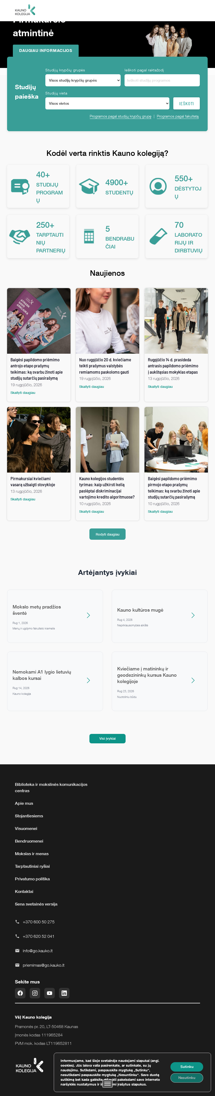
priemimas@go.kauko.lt (43, 965)
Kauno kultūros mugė (140, 610)
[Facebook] (20, 993)
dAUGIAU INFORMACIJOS (45, 50)
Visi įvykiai (107, 738)
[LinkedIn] (64, 993)
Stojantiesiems (29, 815)
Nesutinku (186, 1077)
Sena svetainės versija (36, 904)
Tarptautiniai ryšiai (32, 866)
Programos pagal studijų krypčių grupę (120, 116)
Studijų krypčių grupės (65, 70)
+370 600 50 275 (39, 921)
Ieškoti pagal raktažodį (144, 70)
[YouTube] (49, 993)
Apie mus (24, 803)
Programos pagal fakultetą (177, 116)
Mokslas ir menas (32, 853)
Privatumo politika (32, 878)
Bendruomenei (29, 841)
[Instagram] (35, 993)
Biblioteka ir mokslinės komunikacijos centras (51, 787)
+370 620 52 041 (39, 936)
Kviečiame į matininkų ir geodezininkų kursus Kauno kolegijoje (147, 675)
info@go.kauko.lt (38, 950)
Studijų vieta (56, 93)
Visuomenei (26, 828)
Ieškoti (186, 103)
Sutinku (187, 1066)
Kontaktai (24, 891)
